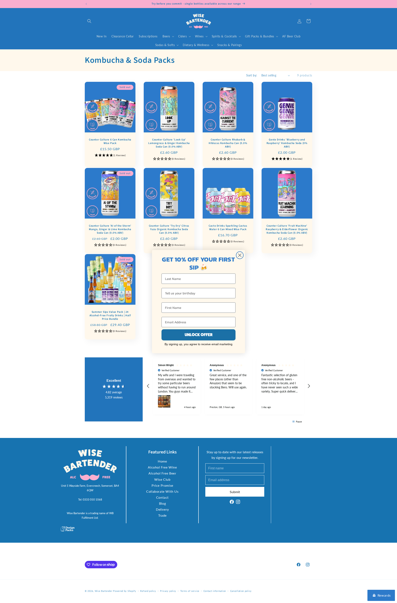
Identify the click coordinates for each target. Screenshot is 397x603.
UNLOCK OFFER (199, 334)
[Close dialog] (239, 255)
